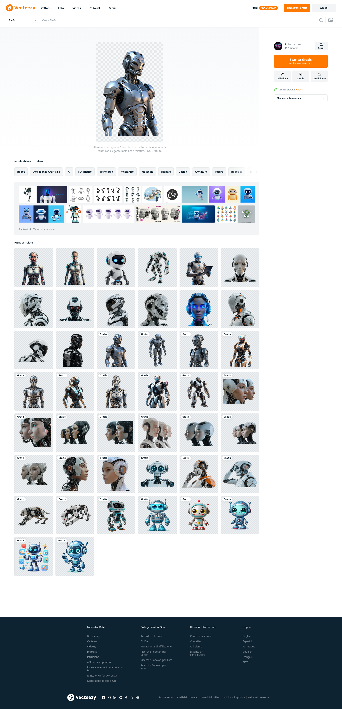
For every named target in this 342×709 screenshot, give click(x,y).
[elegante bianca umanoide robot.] (199, 391)
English (247, 636)
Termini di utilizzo (211, 697)
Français (248, 657)
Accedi (324, 8)
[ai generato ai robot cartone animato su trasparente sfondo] (157, 515)
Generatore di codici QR (101, 680)
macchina (147, 171)
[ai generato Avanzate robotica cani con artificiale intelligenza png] (33, 515)
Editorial (94, 8)
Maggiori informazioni (289, 98)
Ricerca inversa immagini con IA (105, 669)
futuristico (85, 171)
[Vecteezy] (20, 7)
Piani (255, 8)
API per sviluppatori (99, 662)
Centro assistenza (200, 636)
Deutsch (247, 651)
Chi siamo (196, 646)
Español (247, 641)
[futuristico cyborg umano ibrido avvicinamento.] (75, 474)
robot (21, 171)
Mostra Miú (246, 214)
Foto (61, 8)
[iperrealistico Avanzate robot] (75, 391)
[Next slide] (253, 171)
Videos (77, 8)
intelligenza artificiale (46, 171)
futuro (219, 171)
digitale (166, 171)
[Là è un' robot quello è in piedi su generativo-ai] (116, 515)
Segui (321, 48)
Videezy (91, 646)
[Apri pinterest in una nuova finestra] (120, 697)
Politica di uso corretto (260, 697)
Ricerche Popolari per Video (153, 666)
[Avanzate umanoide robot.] (157, 350)
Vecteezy (92, 641)
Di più (112, 8)
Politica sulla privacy (234, 697)
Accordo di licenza (151, 636)
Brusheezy (93, 636)
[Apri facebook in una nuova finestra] (103, 697)
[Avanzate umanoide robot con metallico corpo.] (199, 350)
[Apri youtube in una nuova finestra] (137, 697)
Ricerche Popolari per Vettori (153, 653)
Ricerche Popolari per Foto (156, 660)
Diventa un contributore (197, 653)
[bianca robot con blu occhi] (116, 267)
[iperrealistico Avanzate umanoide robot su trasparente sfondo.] (116, 391)
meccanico (127, 171)
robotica (236, 171)
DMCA (144, 641)
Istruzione (93, 657)
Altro (245, 662)
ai (69, 171)
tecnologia (106, 171)
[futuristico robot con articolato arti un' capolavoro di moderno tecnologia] (157, 267)
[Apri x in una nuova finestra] (132, 697)
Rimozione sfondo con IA (102, 675)
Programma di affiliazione (156, 646)
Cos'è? (299, 89)
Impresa (92, 651)
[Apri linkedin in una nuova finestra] (114, 697)
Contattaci (196, 641)
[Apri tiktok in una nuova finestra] (126, 697)
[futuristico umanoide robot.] (157, 474)
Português (249, 646)
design (183, 171)
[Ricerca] (321, 20)
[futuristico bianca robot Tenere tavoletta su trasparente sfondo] (199, 267)
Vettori (45, 8)
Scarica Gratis (301, 61)
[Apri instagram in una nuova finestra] (109, 697)
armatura (201, 171)
